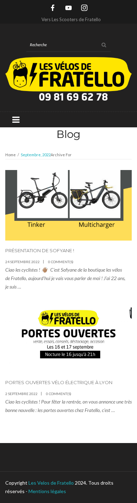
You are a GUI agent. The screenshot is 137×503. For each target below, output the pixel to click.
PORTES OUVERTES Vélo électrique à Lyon (58, 382)
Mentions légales (47, 491)
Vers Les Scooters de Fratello (71, 19)
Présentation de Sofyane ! (39, 250)
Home (10, 154)
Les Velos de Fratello (51, 483)
